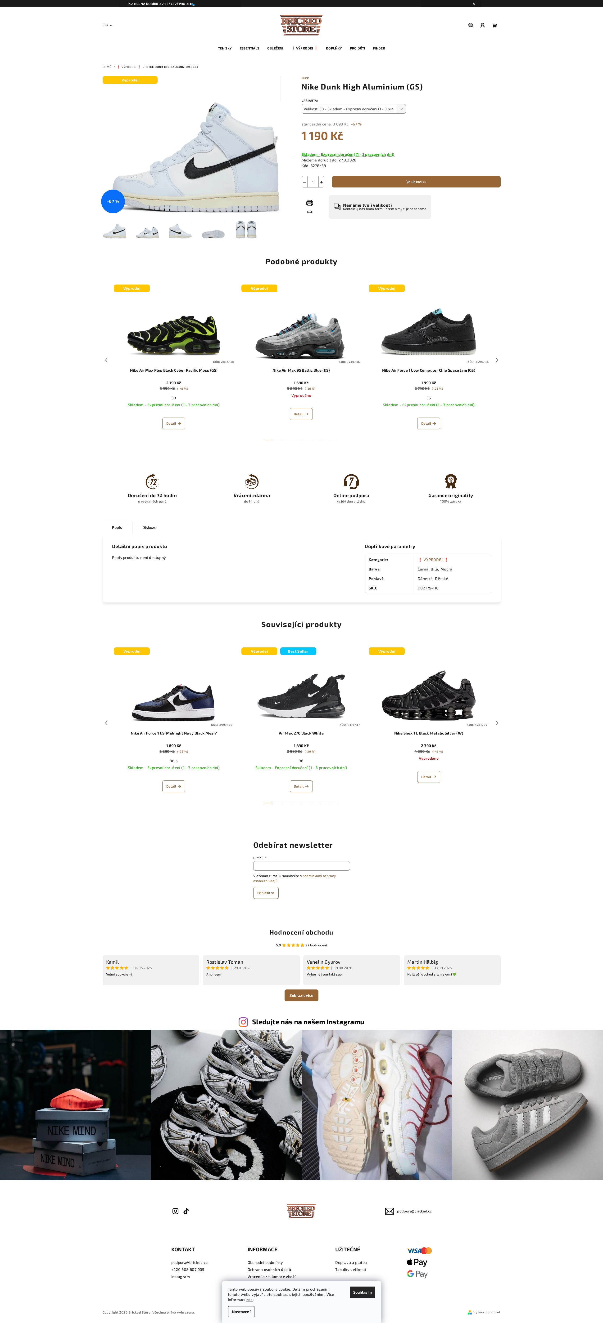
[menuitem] (225, 48)
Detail (171, 423)
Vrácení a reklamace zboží (272, 1276)
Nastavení (241, 1311)
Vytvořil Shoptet (486, 1312)
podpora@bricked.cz (414, 1211)
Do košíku (418, 182)
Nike (305, 78)
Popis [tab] (117, 527)
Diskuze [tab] (149, 527)
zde (249, 1299)
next (497, 360)
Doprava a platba (351, 1262)
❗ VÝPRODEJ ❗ (433, 559)
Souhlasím (362, 1292)
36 (428, 398)
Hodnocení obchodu (301, 932)
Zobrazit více (301, 995)
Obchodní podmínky (265, 1262)
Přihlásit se (266, 893)
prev (106, 360)
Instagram (180, 1276)
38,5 (174, 760)
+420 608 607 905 (187, 1269)
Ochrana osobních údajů (269, 1269)
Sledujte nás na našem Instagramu (308, 1021)
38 (174, 398)
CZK (105, 25)
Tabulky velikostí (350, 1269)
